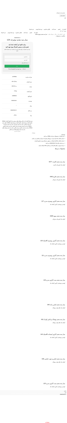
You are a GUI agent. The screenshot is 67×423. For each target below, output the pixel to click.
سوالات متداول (18, 393)
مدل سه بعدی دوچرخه (18, 124)
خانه (64, 34)
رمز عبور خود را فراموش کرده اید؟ (14, 68)
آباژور (56, 204)
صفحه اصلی (40, 393)
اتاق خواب (58, 307)
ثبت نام (61, 31)
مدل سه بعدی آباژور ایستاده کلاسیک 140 (52, 334)
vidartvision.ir (17, 37)
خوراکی (54, 179)
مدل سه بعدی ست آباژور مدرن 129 (54, 280)
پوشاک (54, 307)
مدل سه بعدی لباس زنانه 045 (56, 304)
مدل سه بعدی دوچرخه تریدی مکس (20, 126)
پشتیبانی (13, 393)
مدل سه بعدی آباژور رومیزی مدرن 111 (53, 255)
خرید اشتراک (25, 393)
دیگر (55, 34)
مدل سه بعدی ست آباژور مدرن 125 (54, 383)
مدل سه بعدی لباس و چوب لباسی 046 (53, 359)
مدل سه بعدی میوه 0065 (57, 216)
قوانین (30, 393)
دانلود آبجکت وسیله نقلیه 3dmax (14, 122)
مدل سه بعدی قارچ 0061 (57, 176)
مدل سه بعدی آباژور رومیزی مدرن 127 (53, 201)
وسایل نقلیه (50, 34)
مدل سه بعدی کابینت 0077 (57, 162)
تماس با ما (34, 393)
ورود (65, 31)
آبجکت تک (59, 34)
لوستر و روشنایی (61, 204)
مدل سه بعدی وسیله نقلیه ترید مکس (17, 129)
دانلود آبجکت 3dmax (6, 121)
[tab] (33, 133)
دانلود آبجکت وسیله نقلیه (27, 122)
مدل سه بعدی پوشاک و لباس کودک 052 (53, 319)
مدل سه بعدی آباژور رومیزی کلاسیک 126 (52, 240)
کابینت (54, 165)
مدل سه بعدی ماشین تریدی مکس (21, 127)
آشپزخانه (58, 165)
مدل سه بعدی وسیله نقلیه (8, 127)
